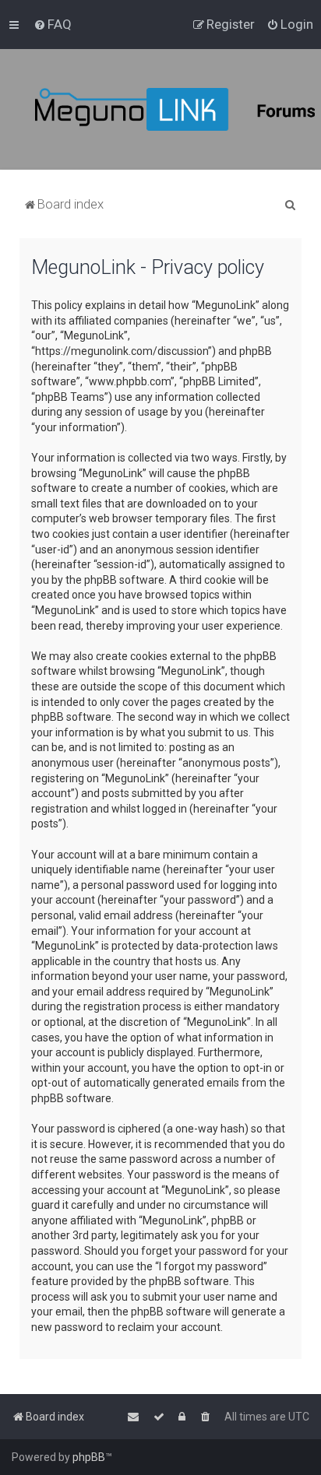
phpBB (88, 1457)
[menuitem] (53, 24)
